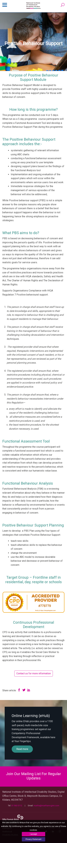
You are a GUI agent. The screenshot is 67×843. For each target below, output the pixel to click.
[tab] (33, 776)
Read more (22, 749)
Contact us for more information (33, 673)
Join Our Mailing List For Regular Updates (33, 776)
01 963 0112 (16, 805)
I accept (33, 834)
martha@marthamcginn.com (46, 805)
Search (63, 5)
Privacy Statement (33, 839)
